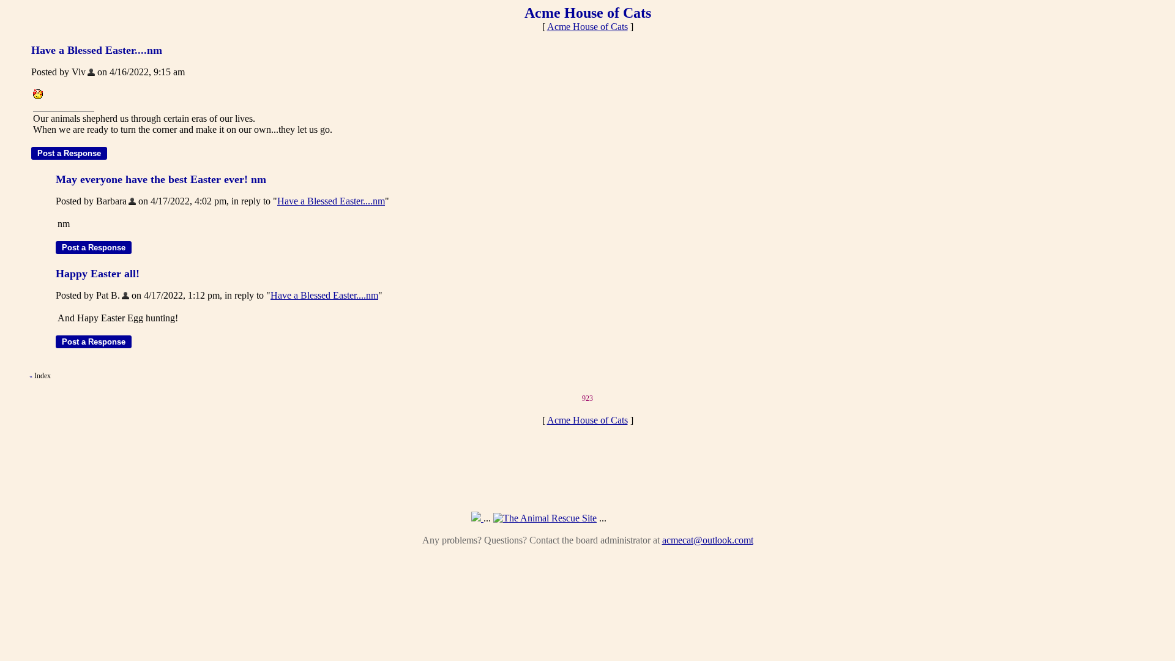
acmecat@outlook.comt (707, 540)
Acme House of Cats (587, 26)
